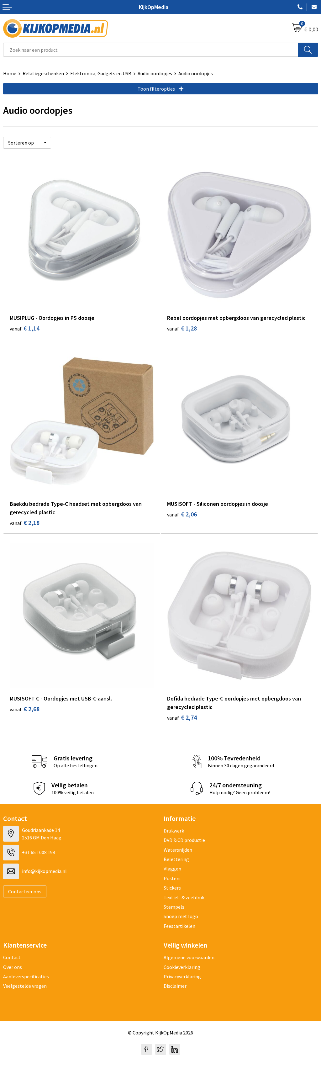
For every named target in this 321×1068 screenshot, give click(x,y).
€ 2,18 (24, 522)
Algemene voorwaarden (189, 957)
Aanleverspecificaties (26, 976)
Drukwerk (174, 830)
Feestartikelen (179, 926)
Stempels (174, 907)
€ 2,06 (182, 514)
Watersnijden (178, 850)
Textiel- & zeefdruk (184, 897)
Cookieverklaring (182, 967)
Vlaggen (172, 868)
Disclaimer (175, 986)
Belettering (176, 859)
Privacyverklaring (182, 976)
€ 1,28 (182, 328)
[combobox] (150, 50)
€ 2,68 (24, 709)
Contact (12, 957)
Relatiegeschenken (43, 73)
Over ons (12, 967)
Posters (172, 878)
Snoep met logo (181, 916)
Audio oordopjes (155, 73)
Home (9, 73)
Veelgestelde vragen (25, 986)
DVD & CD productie (184, 840)
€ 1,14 (24, 328)
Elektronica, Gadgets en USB (100, 73)
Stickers (172, 888)
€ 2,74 (182, 717)
